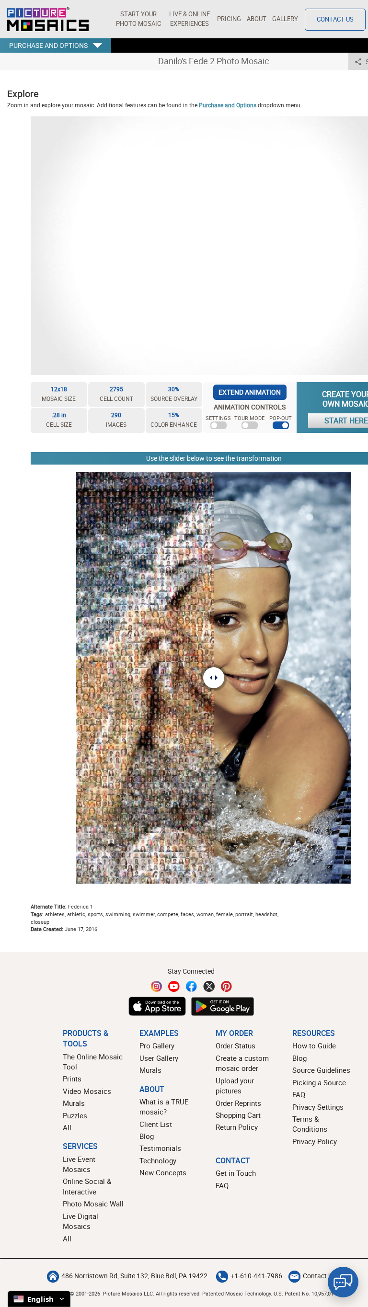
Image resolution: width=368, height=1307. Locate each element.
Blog (146, 1136)
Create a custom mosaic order (242, 1063)
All (67, 1127)
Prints (72, 1078)
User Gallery (158, 1058)
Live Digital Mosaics (80, 1221)
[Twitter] (209, 986)
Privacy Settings (318, 1107)
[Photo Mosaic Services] (47, 19)
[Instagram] (156, 986)
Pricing (229, 19)
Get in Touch (236, 1173)
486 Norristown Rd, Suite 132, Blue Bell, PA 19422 (134, 1276)
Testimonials (160, 1148)
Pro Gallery (156, 1045)
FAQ (298, 1094)
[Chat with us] (343, 1282)
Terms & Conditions (309, 1124)
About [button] (256, 19)
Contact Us (335, 19)
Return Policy (237, 1127)
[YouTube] (174, 986)
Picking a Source (319, 1082)
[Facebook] (191, 986)
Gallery (285, 19)
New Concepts (162, 1172)
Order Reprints (238, 1103)
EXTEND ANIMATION (249, 392)
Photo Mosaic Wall (93, 1203)
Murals (74, 1103)
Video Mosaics (87, 1091)
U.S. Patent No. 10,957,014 (305, 1293)
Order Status (235, 1045)
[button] (138, 19)
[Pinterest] (226, 986)
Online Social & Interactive (87, 1186)
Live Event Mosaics (79, 1164)
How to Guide (314, 1045)
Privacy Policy (314, 1141)
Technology (157, 1160)
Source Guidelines (321, 1070)
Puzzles (75, 1115)
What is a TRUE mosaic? (164, 1106)
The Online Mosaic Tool (93, 1061)
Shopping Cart (238, 1115)
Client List (155, 1124)
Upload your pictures (235, 1085)
